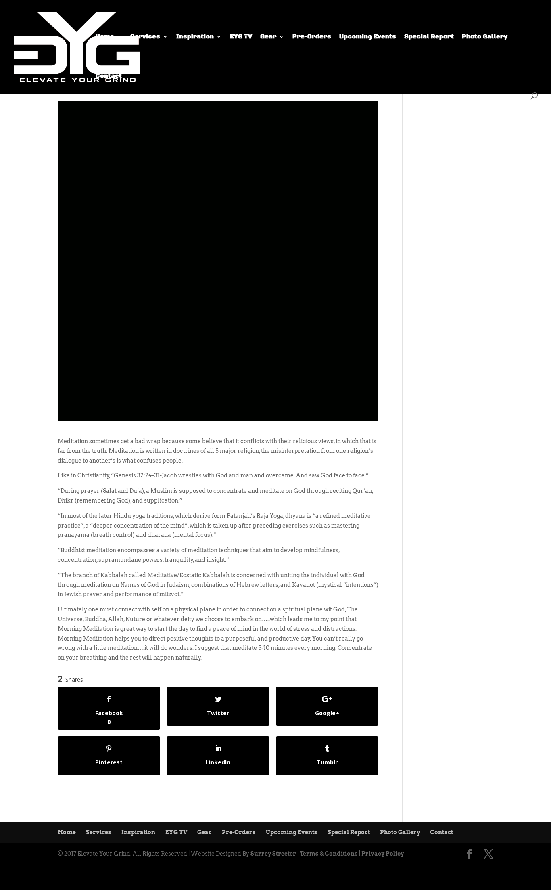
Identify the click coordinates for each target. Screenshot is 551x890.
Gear (268, 37)
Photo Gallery (484, 37)
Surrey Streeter (273, 853)
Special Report (429, 37)
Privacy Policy (382, 853)
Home (105, 37)
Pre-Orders (311, 37)
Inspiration (195, 37)
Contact (109, 76)
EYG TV (241, 37)
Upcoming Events (367, 37)
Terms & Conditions (329, 853)
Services (145, 37)
